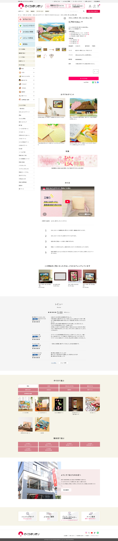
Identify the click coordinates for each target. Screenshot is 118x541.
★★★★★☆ (78, 59)
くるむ (23, 72)
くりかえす (24, 84)
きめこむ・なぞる (27, 15)
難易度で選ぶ (22, 53)
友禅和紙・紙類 (25, 99)
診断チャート (22, 61)
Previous (38, 31)
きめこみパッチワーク (38, 15)
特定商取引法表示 (79, 535)
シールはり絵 (22, 152)
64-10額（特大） (74, 40)
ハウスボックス (22, 165)
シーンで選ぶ (22, 57)
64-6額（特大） (74, 41)
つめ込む (24, 88)
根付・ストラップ (23, 122)
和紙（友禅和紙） (23, 182)
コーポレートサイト (77, 1)
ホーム (19, 15)
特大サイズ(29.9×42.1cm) (52, 15)
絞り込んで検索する (94, 11)
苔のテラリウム (22, 175)
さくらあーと (22, 132)
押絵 (20, 115)
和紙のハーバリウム (24, 172)
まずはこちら (57, 1)
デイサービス (40, 11)
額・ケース (24, 96)
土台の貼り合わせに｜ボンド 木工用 (79, 33)
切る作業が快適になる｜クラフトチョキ (79, 34)
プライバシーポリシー (95, 535)
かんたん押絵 (22, 118)
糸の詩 (20, 148)
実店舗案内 (97, 1)
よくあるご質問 (66, 1)
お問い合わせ (88, 1)
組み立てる (24, 80)
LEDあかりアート (23, 145)
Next (64, 31)
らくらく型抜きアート (24, 142)
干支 (27, 11)
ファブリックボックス (24, 169)
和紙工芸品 (22, 162)
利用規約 (87, 535)
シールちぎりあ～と (23, 128)
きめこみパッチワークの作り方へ (83, 55)
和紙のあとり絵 (22, 155)
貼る (23, 68)
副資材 (47, 11)
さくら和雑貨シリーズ (24, 159)
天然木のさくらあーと (24, 135)
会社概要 (65, 535)
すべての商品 (22, 49)
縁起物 (32, 11)
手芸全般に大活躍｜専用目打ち (78, 36)
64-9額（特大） (74, 43)
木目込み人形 (22, 179)
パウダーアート (22, 138)
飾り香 (20, 125)
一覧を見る (21, 108)
